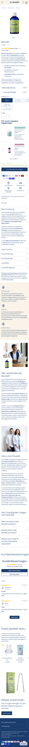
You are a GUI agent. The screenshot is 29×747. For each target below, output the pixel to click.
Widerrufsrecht (20, 735)
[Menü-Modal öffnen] (2, 2)
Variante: (5, 96)
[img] (5, 585)
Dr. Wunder (14, 731)
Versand (12, 196)
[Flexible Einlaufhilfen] (20, 650)
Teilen (5, 203)
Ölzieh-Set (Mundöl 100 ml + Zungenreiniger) (7, 107)
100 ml (7, 100)
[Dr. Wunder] (14, 2)
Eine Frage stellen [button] (14, 574)
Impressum (4, 735)
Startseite (3, 7)
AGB (8, 735)
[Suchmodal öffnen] (23, 2)
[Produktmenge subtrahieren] (3, 116)
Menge (3, 113)
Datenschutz (13, 735)
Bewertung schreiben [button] (14, 570)
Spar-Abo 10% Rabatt (10, 92)
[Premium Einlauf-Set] (7, 650)
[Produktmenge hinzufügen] (9, 116)
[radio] (3, 88)
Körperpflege (11, 7)
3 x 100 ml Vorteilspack (18, 100)
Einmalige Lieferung (9, 87)
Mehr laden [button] (14, 617)
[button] (5, 48)
